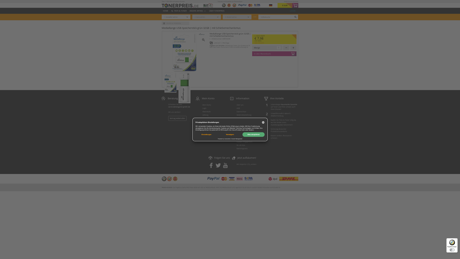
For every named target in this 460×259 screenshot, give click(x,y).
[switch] (452, 249)
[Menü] (456, 239)
